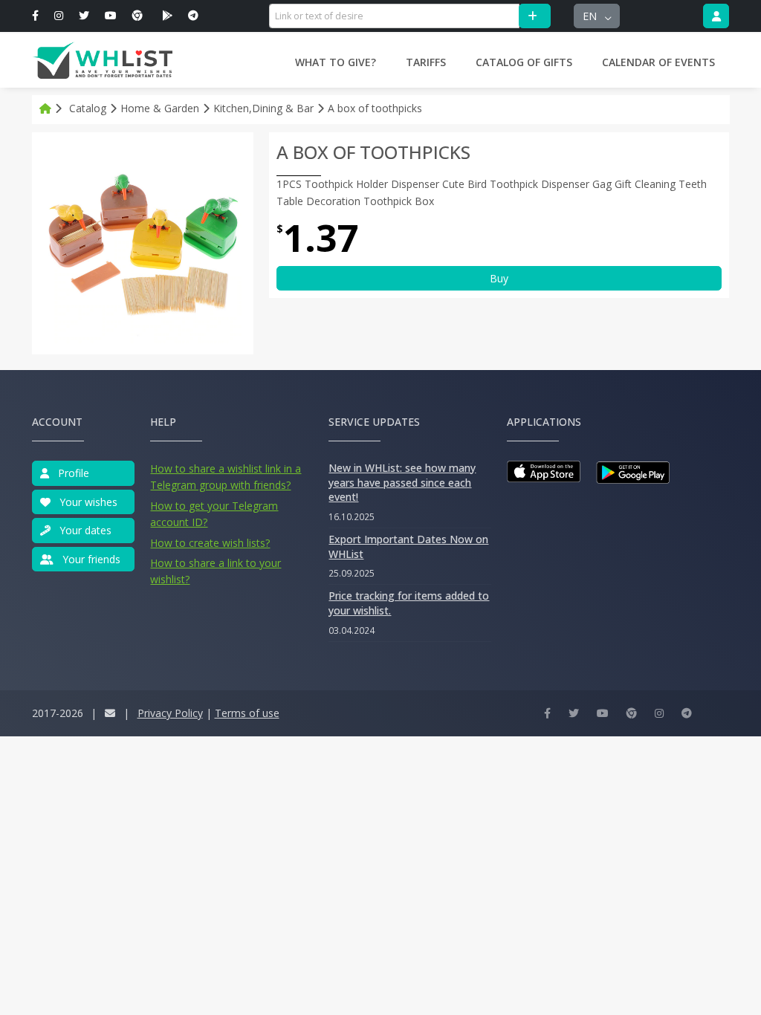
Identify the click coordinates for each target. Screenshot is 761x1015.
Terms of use (247, 713)
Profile (72, 473)
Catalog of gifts (524, 62)
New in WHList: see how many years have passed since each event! (402, 482)
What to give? (335, 62)
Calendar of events (658, 62)
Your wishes (86, 502)
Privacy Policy (170, 713)
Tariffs (426, 62)
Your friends (89, 559)
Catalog (87, 108)
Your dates (83, 530)
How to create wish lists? (210, 543)
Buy (499, 278)
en (591, 16)
